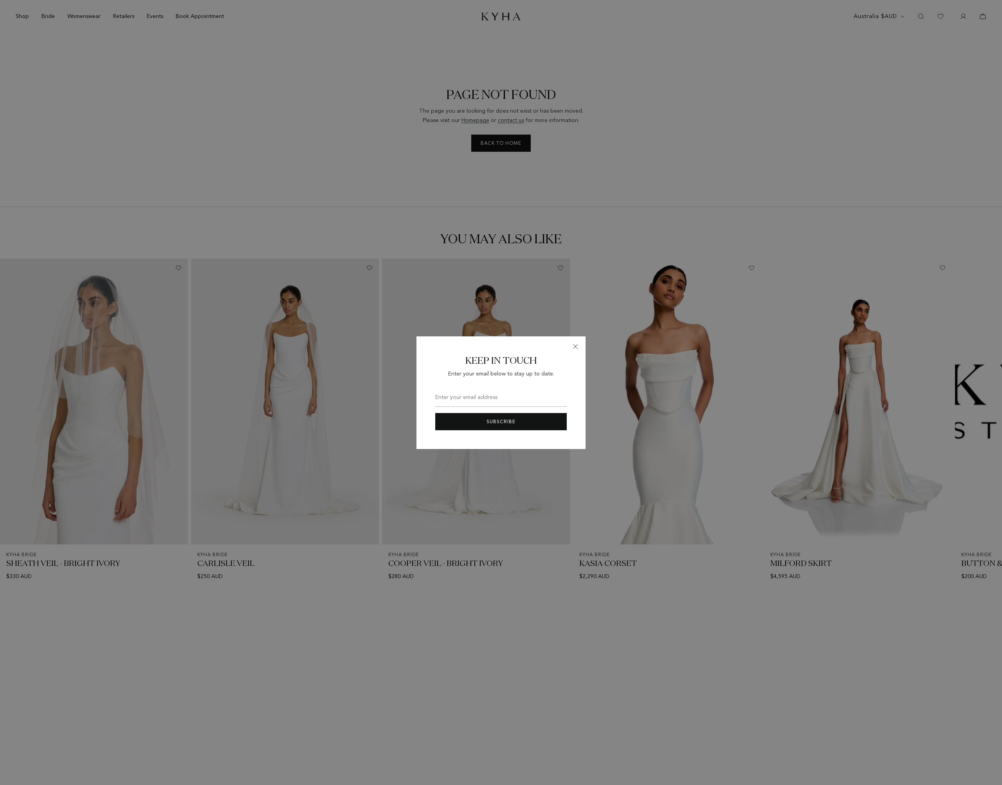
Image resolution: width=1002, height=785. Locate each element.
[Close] (575, 346)
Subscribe (501, 421)
